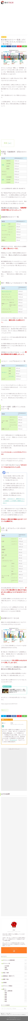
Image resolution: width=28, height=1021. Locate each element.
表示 (10, 143)
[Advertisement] (14, 19)
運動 (15, 967)
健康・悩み (14, 979)
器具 (15, 1001)
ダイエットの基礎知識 (14, 960)
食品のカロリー (5, 710)
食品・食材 (4, 37)
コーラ (3, 225)
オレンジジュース (6, 291)
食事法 (15, 969)
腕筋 (15, 994)
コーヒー (4, 372)
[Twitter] (3, 726)
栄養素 (14, 982)
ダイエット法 (14, 963)
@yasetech (13, 740)
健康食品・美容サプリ (14, 976)
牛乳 (3, 165)
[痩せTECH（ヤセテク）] (7, 3)
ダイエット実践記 (14, 986)
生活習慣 (15, 966)
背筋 (15, 992)
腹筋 (15, 997)
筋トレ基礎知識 (15, 990)
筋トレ (14, 989)
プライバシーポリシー (13, 1017)
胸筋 (15, 996)
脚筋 (15, 999)
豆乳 (3, 179)
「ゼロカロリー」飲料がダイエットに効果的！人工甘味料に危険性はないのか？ (14, 501)
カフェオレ (11, 376)
